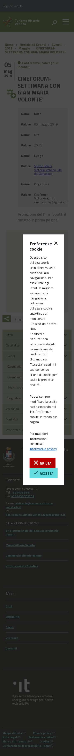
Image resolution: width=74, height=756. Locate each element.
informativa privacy (43, 448)
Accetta (45, 473)
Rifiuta (44, 463)
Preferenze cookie (37, 246)
